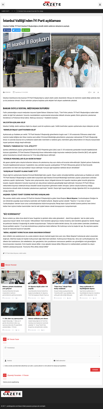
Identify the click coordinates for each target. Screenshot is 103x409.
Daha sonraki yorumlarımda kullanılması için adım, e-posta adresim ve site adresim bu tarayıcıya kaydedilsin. (35, 365)
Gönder (27, 30)
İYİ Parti (7, 253)
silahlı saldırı (22, 253)
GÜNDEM (7, 92)
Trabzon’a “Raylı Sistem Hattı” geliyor (28, 11)
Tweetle (17, 30)
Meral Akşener (14, 253)
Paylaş (8, 30)
